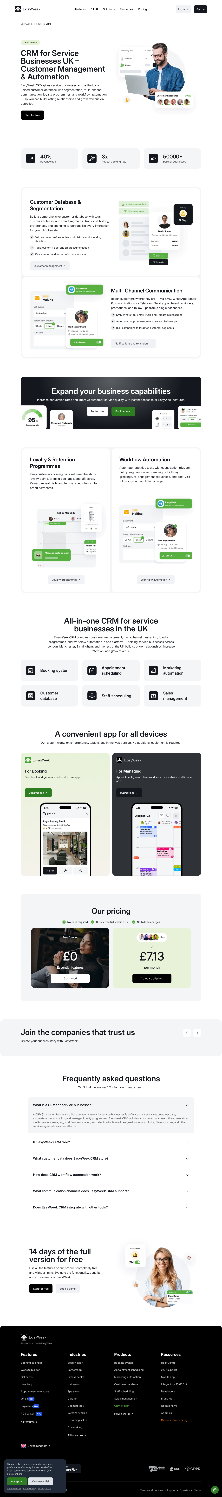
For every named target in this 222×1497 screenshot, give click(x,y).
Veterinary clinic (77, 1413)
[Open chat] (215, 1490)
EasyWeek (26, 23)
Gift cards (27, 1377)
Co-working (75, 1427)
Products (39, 23)
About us (166, 1413)
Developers (168, 1391)
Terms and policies (151, 1490)
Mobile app (168, 1377)
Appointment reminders (35, 1391)
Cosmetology (76, 1405)
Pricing (142, 9)
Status (197, 1490)
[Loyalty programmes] (66, 520)
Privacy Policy (44, 1488)
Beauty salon (75, 1362)
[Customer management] (111, 232)
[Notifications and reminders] (111, 317)
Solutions (109, 9)
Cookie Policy (29, 1488)
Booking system (124, 1362)
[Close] (62, 1463)
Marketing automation (127, 1377)
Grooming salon (77, 1420)
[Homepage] (27, 9)
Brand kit (166, 1398)
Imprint (171, 1490)
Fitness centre (76, 1377)
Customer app (36, 792)
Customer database (126, 1384)
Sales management (125, 1398)
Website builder (30, 1369)
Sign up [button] (200, 9)
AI (96, 9)
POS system (31, 1413)
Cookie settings (14, 1488)
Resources (126, 9)
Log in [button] (181, 9)
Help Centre (168, 1362)
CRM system (121, 1405)
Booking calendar (31, 1362)
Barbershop (75, 1369)
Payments (29, 1406)
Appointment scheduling (129, 1369)
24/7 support (169, 1369)
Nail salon (73, 1384)
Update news (169, 1405)
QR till (27, 1398)
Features (80, 9)
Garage (72, 1398)
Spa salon (73, 1391)
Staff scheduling (124, 1391)
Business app (127, 792)
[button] (187, 1033)
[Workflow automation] (156, 520)
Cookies (185, 1490)
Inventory (26, 1384)
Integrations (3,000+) (174, 1384)
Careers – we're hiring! (174, 1420)
